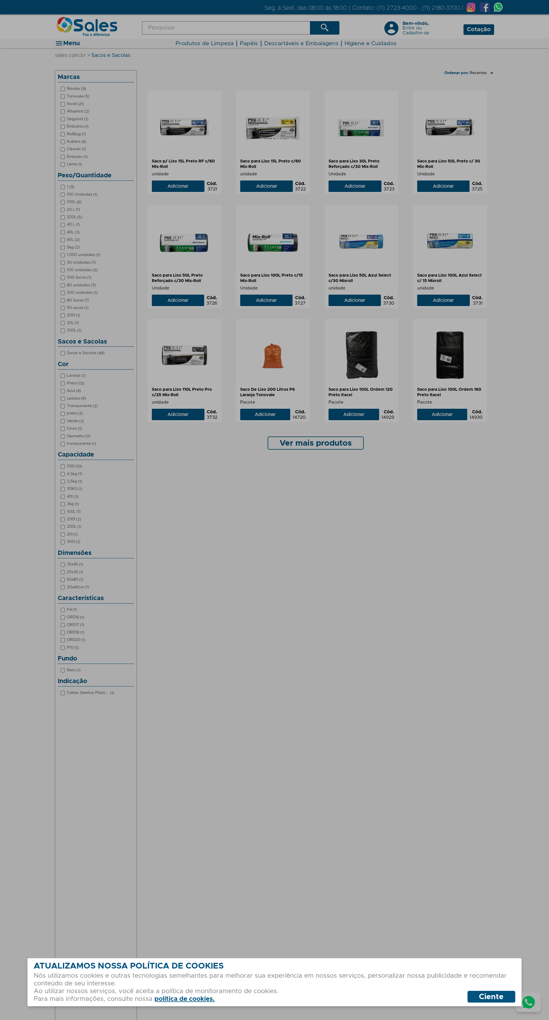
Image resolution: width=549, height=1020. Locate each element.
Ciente (491, 997)
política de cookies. (184, 999)
